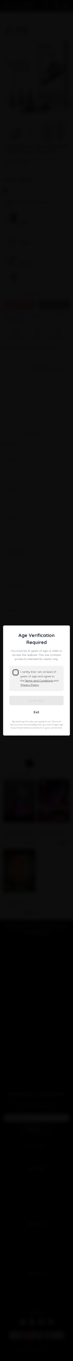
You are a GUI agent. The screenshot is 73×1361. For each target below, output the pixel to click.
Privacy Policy (30, 685)
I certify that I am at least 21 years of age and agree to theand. (39, 678)
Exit (36, 712)
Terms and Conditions (39, 680)
